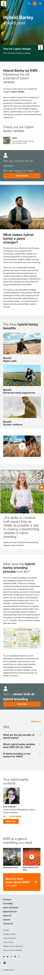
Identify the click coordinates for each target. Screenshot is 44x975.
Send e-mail (11, 821)
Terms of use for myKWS (12, 950)
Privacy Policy (8, 942)
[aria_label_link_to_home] (3, 3)
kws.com (18, 882)
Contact (6, 930)
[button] (31, 859)
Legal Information (9, 938)
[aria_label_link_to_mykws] (34, 3)
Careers (6, 919)
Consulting (8, 903)
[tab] (22, 736)
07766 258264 (15, 816)
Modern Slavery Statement (13, 946)
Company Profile (9, 934)
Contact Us (8, 923)
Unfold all (36, 721)
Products (7, 899)
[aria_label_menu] (40, 3)
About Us (7, 915)
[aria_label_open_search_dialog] (29, 3)
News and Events (10, 907)
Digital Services (10, 911)
